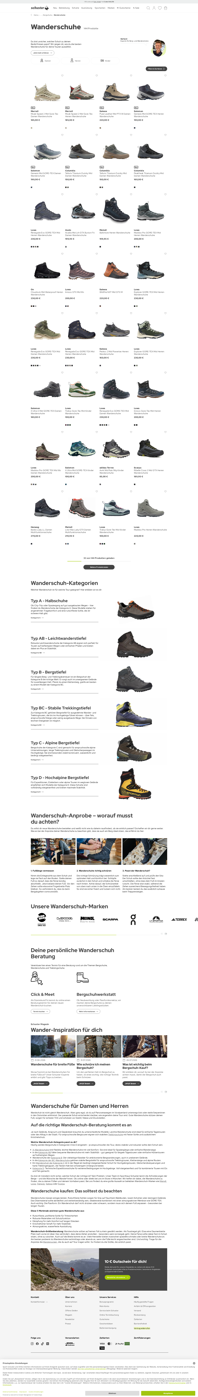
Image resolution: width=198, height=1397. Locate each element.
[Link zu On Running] (133, 919)
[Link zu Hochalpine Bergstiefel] (133, 783)
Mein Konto (104, 1306)
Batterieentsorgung (108, 1328)
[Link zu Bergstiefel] (133, 679)
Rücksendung (139, 1315)
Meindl (163, 1181)
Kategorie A (35, 618)
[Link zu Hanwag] (42, 919)
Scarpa (61, 1184)
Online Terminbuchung (109, 1315)
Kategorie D (35, 792)
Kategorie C (35, 760)
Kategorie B (35, 689)
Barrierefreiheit (140, 1323)
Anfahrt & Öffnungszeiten (145, 1306)
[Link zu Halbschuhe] (133, 609)
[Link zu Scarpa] (110, 919)
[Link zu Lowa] (65, 919)
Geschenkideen (106, 1323)
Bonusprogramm (107, 1302)
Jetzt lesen (38, 1083)
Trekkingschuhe (115, 1134)
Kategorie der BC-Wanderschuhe (54, 1160)
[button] (161, 933)
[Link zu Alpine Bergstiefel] (133, 748)
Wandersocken (50, 1242)
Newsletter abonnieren (116, 1277)
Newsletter (70, 1319)
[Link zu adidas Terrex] (179, 919)
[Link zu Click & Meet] (53, 979)
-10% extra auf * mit (99, 2)
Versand (137, 1310)
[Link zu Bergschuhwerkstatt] (99, 979)
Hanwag (41, 1184)
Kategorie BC (36, 725)
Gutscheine (104, 1319)
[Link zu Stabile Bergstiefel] (133, 713)
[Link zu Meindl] (87, 919)
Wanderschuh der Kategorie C (50, 1163)
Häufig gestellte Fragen (144, 1302)
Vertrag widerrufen (142, 1328)
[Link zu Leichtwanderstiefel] (133, 644)
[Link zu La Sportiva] (156, 919)
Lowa (33, 1184)
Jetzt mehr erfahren (41, 53)
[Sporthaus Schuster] (40, 8)
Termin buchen (39, 1011)
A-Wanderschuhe (41, 1149)
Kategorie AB (36, 653)
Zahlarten (138, 1319)
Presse (68, 1323)
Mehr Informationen (87, 1011)
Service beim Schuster (109, 1310)
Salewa (49, 1184)
